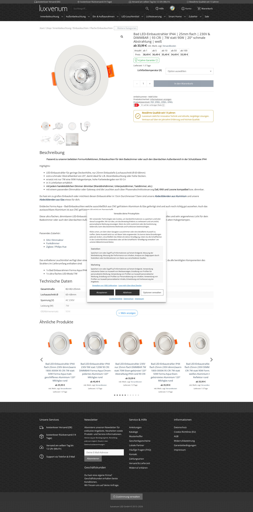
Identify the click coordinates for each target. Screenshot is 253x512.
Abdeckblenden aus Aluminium (171, 196)
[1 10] (138, 395)
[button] (122, 36)
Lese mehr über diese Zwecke (129, 285)
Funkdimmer (53, 243)
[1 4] (122, 395)
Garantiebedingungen (185, 445)
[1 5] (125, 395)
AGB (176, 436)
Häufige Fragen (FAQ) (140, 449)
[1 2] (117, 395)
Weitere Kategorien (127, 28)
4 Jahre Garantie (146, 60)
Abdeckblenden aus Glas (52, 199)
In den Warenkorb (183, 83)
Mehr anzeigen (128, 313)
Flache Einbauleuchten (101, 28)
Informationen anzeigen (160, 99)
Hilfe (161, 8)
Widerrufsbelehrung (184, 440)
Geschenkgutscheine (139, 440)
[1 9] (135, 395)
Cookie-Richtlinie (115, 298)
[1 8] (133, 395)
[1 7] (130, 395)
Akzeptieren (101, 292)
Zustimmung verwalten (128, 496)
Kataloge (133, 431)
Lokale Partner (136, 445)
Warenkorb (206, 8)
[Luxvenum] (53, 8)
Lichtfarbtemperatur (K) (149, 70)
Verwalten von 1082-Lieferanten (104, 285)
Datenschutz (128, 298)
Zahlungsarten (136, 458)
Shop (48, 28)
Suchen (147, 8)
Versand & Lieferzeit (139, 463)
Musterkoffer (136, 436)
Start (42, 28)
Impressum (139, 298)
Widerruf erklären (138, 467)
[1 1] (114, 395)
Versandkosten (169, 45)
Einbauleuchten (81, 28)
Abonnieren (93, 458)
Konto (188, 8)
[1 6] (127, 395)
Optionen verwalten (152, 292)
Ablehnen (127, 292)
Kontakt (133, 454)
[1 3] (120, 395)
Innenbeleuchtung (62, 28)
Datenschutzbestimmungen (94, 444)
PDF (152, 102)
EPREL (157, 102)
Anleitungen (135, 427)
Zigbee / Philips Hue (56, 246)
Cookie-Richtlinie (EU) (185, 431)
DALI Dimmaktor (54, 239)
